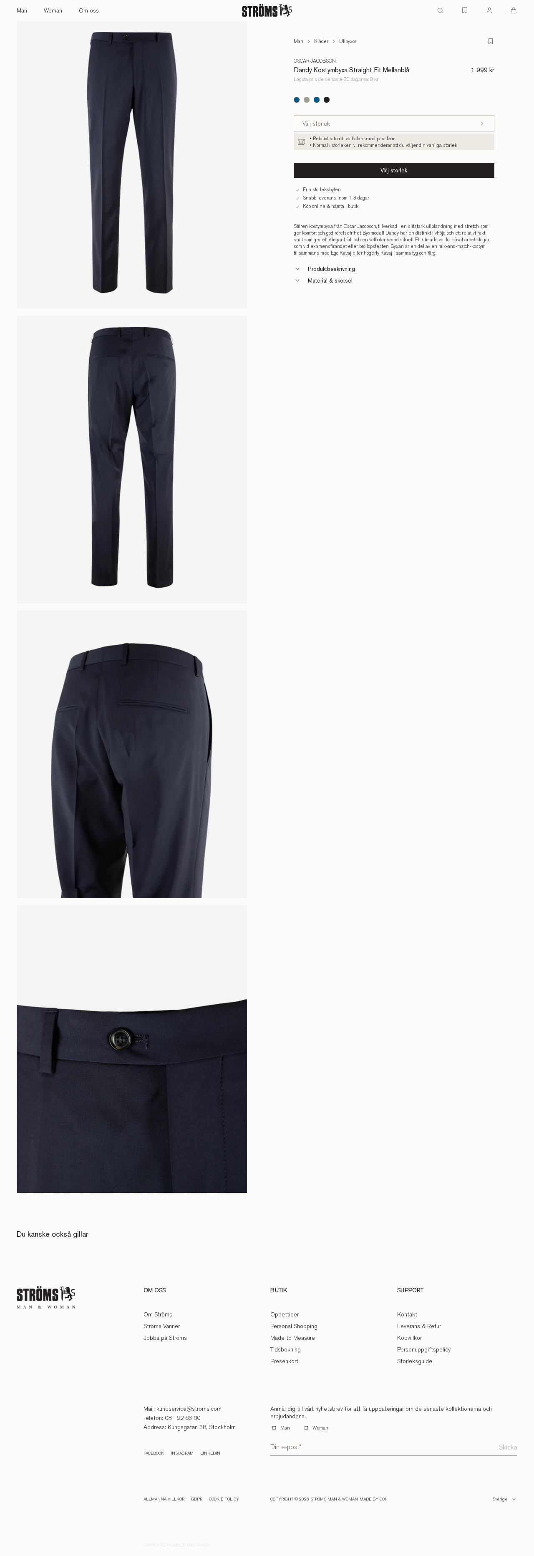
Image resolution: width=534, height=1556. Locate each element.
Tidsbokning (285, 1349)
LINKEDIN (210, 1453)
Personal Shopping (293, 1326)
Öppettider (284, 1314)
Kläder (321, 41)
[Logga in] (489, 10)
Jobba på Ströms (165, 1337)
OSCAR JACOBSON (315, 61)
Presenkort (284, 1361)
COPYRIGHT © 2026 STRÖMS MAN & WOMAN (314, 1499)
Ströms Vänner (162, 1326)
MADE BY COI (373, 1499)
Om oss (89, 10)
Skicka (508, 1447)
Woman (53, 10)
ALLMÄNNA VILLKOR (164, 1499)
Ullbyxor (347, 41)
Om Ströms (158, 1314)
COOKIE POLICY (224, 1499)
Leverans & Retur (419, 1326)
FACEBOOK (154, 1453)
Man (22, 10)
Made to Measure (292, 1337)
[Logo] (267, 10)
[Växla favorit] (490, 41)
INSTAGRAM (182, 1453)
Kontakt (407, 1314)
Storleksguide (414, 1361)
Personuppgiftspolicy (424, 1349)
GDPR (196, 1499)
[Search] (440, 10)
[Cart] (513, 10)
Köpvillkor (409, 1337)
